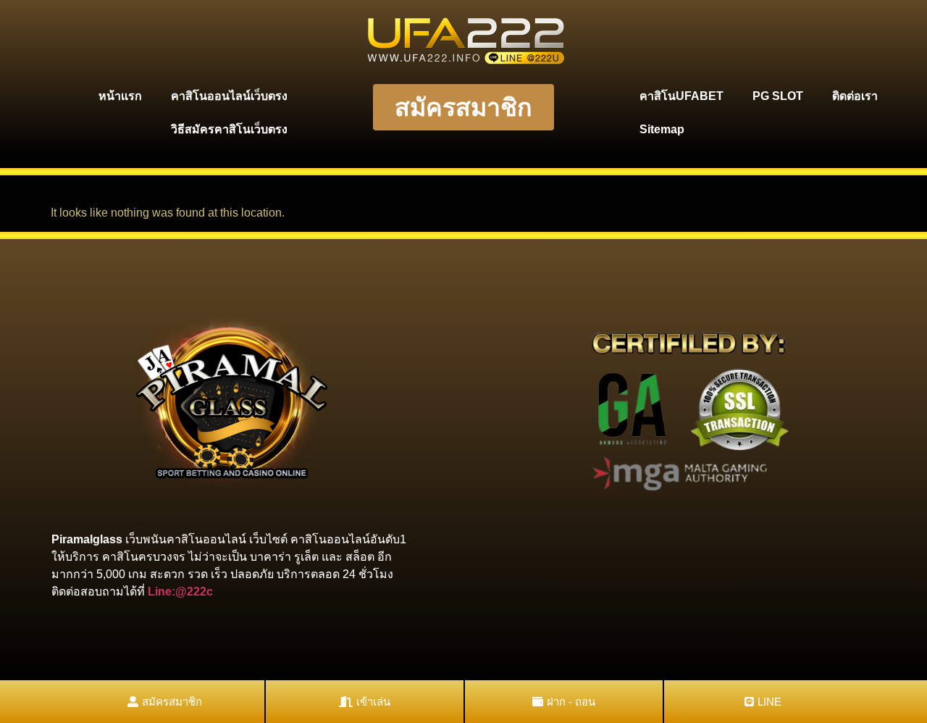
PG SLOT (777, 96)
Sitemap (661, 129)
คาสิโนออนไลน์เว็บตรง (229, 96)
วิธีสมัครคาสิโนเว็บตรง (229, 129)
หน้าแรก (120, 96)
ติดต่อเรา (855, 96)
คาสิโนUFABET (681, 96)
